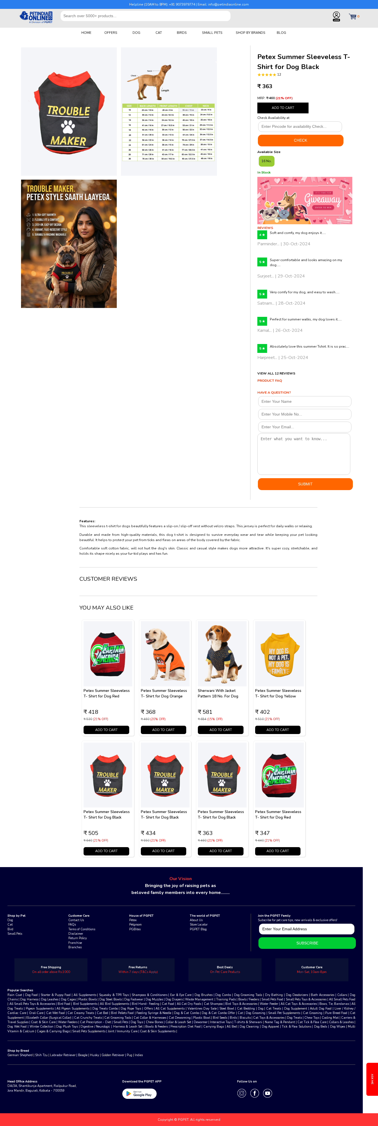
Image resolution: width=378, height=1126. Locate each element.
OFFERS (110, 32)
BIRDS (182, 32)
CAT (159, 32)
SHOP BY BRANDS (250, 32)
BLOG (281, 32)
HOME (86, 32)
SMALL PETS (212, 32)
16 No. (267, 161)
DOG (136, 32)
